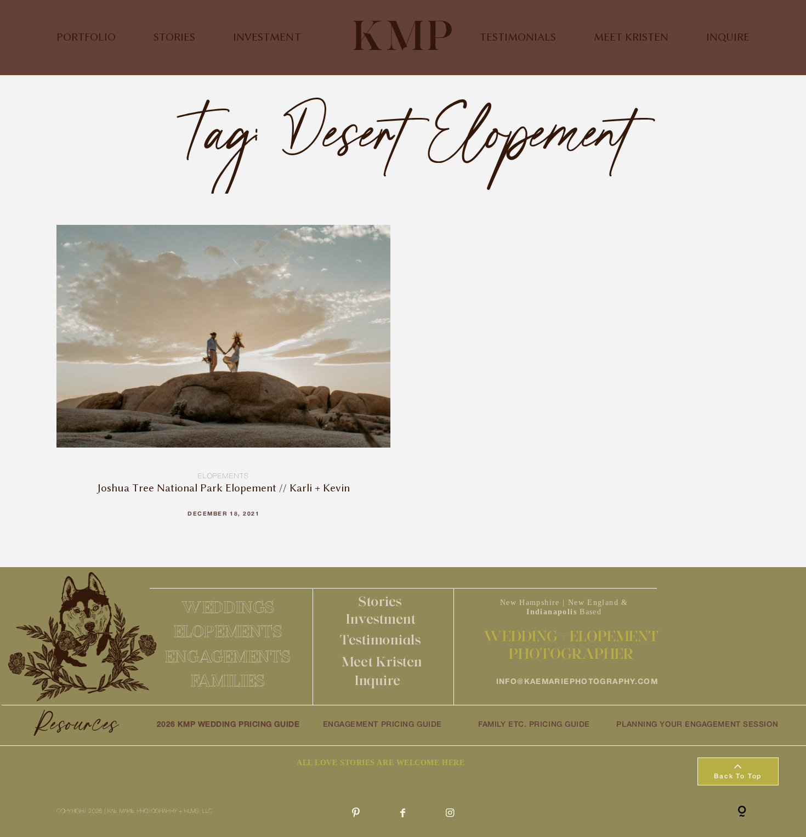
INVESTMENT (267, 37)
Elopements (223, 476)
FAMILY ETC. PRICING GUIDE (534, 724)
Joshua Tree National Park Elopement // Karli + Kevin (223, 380)
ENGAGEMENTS (228, 656)
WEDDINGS (228, 607)
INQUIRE (728, 37)
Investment (381, 618)
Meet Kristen (382, 661)
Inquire (378, 680)
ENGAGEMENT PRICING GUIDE (382, 724)
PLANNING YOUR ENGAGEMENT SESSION (697, 724)
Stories (380, 601)
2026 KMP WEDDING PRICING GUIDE (228, 724)
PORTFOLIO (86, 37)
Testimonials (380, 639)
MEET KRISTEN (631, 37)
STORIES (174, 37)
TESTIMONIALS (518, 37)
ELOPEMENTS (228, 631)
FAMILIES (228, 680)
